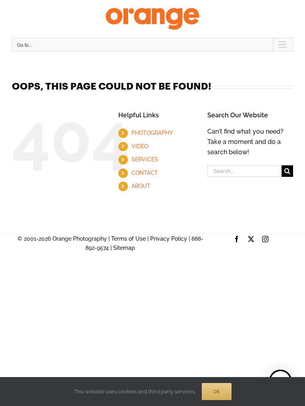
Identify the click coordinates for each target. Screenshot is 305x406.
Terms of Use (128, 239)
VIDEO (139, 146)
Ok (216, 391)
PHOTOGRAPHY (152, 133)
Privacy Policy (168, 239)
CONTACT (144, 173)
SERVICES (144, 159)
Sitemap (124, 248)
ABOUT (141, 186)
